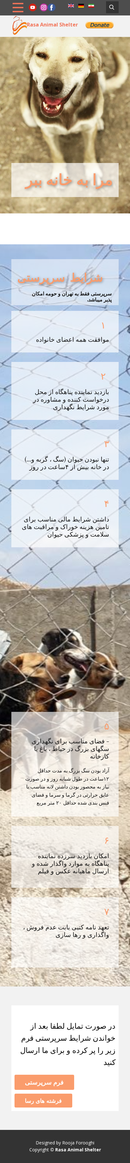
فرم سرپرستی (44, 1082)
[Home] (19, 25)
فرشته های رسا (43, 1100)
